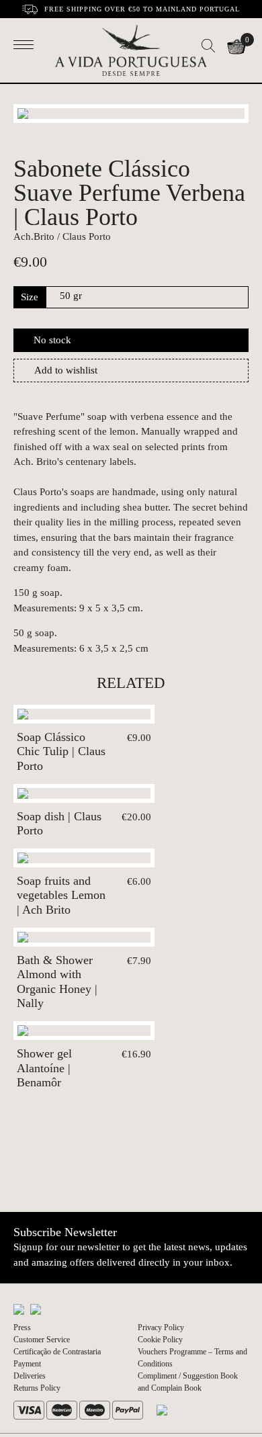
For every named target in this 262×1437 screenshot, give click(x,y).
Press (22, 1327)
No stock (52, 340)
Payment (27, 1363)
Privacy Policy (161, 1327)
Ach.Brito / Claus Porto (62, 236)
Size (29, 297)
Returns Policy (36, 1388)
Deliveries (29, 1376)
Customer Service (41, 1339)
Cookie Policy (160, 1339)
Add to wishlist (65, 370)
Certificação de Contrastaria (57, 1351)
